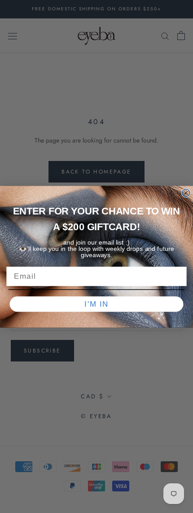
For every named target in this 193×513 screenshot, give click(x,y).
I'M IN (96, 303)
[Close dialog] (186, 192)
